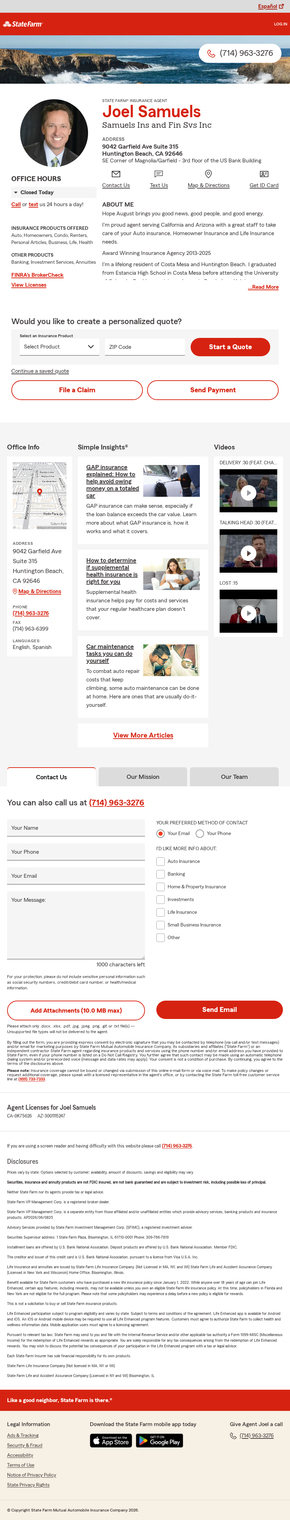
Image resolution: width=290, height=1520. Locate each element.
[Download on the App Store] (111, 1440)
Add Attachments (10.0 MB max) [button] (76, 1010)
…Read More (263, 287)
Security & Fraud (24, 1445)
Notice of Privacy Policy (31, 1475)
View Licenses (28, 285)
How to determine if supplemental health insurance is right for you (112, 571)
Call (16, 204)
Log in (280, 24)
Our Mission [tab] (143, 777)
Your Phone (25, 852)
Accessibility (20, 1455)
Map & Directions (39, 591)
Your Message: (28, 900)
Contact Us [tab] (51, 777)
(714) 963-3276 (31, 613)
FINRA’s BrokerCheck (37, 275)
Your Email (24, 876)
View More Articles (143, 735)
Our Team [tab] (234, 777)
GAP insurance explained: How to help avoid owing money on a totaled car (112, 481)
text (33, 204)
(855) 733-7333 (31, 1079)
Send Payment (213, 390)
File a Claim (77, 390)
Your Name (24, 828)
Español (267, 6)
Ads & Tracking (23, 1435)
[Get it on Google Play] (159, 1440)
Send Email (219, 1009)
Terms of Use (20, 1465)
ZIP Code (120, 347)
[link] (23, 24)
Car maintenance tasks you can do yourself (110, 653)
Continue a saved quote (40, 371)
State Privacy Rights (28, 1485)
